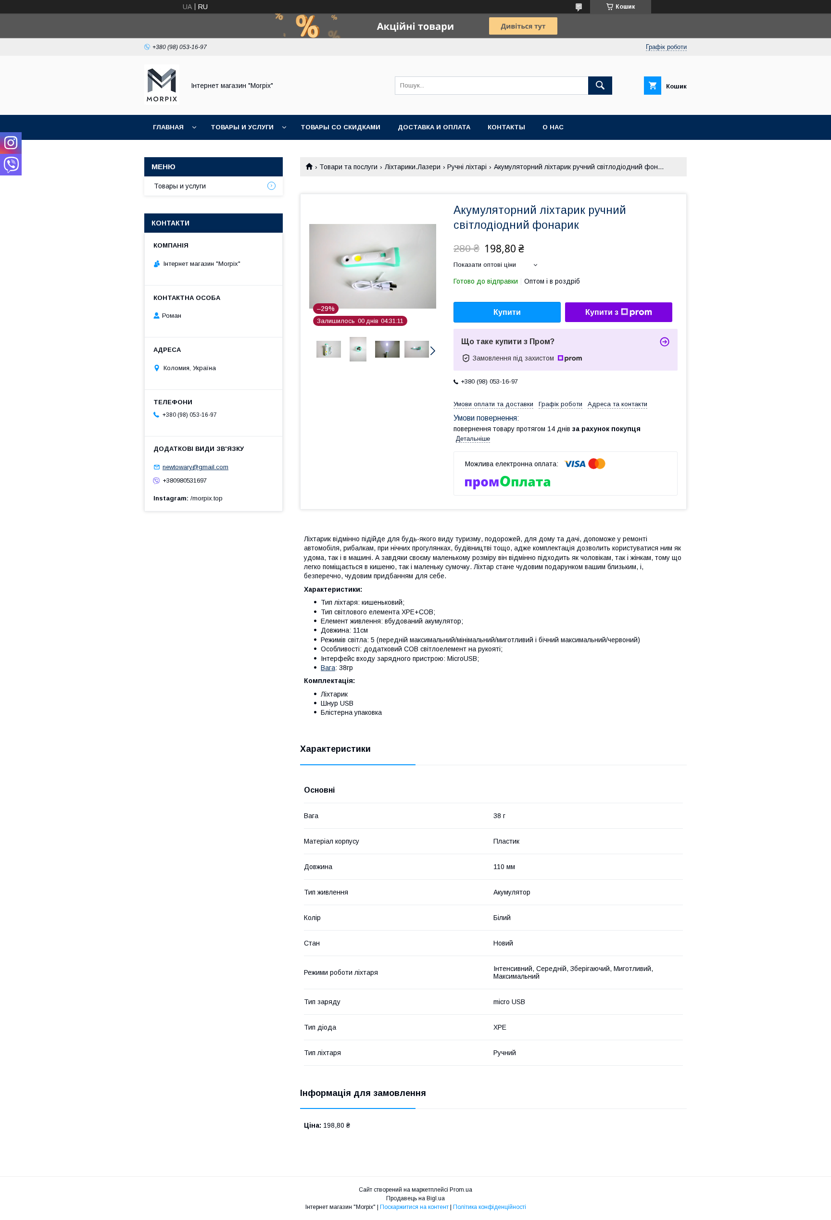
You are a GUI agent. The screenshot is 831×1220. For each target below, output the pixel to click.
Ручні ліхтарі (467, 167)
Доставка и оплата (434, 127)
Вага (328, 668)
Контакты (506, 127)
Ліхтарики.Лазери (413, 167)
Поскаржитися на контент (414, 1207)
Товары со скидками (340, 127)
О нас (553, 127)
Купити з (601, 312)
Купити (507, 312)
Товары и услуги (242, 127)
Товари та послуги (348, 167)
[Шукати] (600, 85)
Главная (168, 127)
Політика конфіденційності (489, 1207)
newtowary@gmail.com (195, 467)
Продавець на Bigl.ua (415, 1198)
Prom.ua (461, 1189)
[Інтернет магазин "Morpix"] (161, 102)
